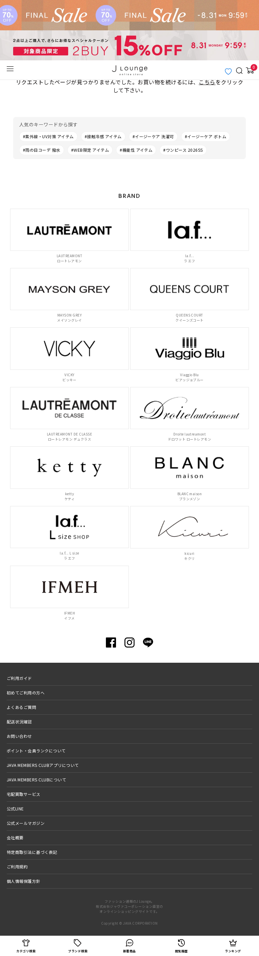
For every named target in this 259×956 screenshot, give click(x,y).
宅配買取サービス (23, 794)
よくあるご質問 (21, 707)
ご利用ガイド (19, 678)
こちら (207, 82)
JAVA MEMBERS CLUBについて (36, 779)
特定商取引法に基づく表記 (32, 852)
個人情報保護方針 (23, 881)
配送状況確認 (19, 721)
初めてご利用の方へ (26, 692)
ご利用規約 (17, 866)
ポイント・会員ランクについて (36, 750)
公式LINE (15, 808)
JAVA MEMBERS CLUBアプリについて (43, 765)
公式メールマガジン (26, 823)
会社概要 (15, 837)
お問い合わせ (19, 736)
